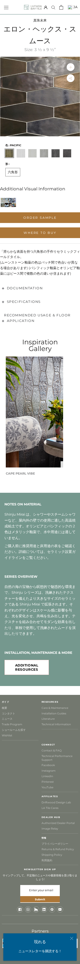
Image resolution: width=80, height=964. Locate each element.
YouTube (47, 787)
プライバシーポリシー (55, 843)
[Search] (53, 7)
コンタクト (8, 713)
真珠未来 (40, 20)
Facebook (48, 765)
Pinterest (48, 781)
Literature (48, 718)
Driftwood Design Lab (56, 802)
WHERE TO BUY (40, 233)
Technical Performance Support (57, 757)
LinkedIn (47, 776)
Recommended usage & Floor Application (37, 318)
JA (74, 7)
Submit (40, 899)
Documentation (25, 288)
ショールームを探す (14, 729)
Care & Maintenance (55, 708)
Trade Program (12, 724)
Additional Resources (26, 667)
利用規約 (47, 860)
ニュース (7, 718)
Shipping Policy (52, 854)
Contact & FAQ (52, 750)
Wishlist (7, 735)
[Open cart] (61, 7)
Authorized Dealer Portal (58, 823)
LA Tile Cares (50, 808)
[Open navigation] (6, 7)
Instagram (49, 770)
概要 (4, 708)
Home (9, 55)
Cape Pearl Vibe (20, 473)
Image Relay (50, 828)
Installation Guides (54, 713)
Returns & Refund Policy (58, 849)
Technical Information (56, 724)
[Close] (71, 938)
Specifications (24, 302)
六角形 (13, 172)
